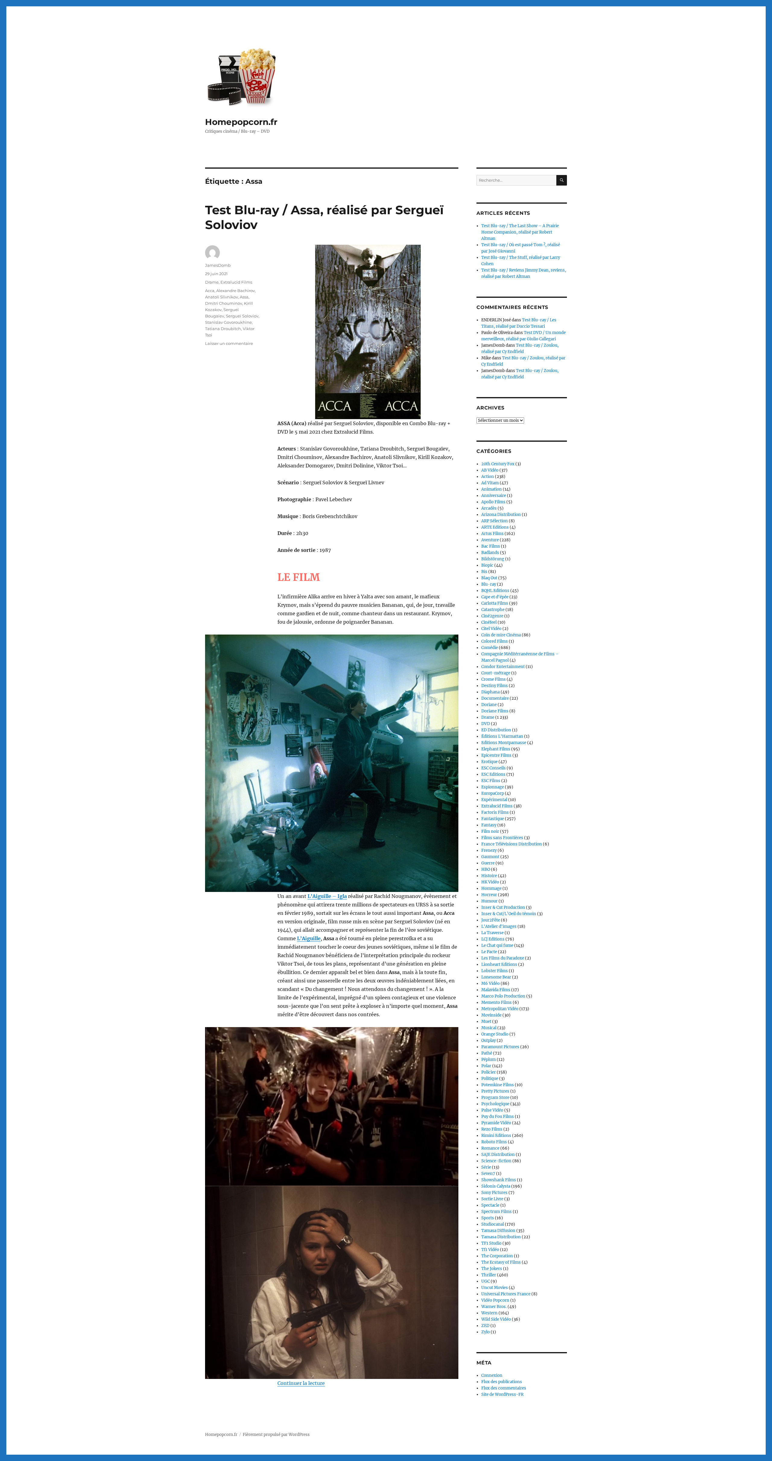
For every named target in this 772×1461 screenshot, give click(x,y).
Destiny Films (494, 685)
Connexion (491, 1375)
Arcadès (489, 508)
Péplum (488, 1059)
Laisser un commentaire (229, 343)
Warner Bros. (494, 1306)
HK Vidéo (490, 882)
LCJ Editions (493, 939)
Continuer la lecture (301, 1383)
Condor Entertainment (503, 666)
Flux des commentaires (503, 1388)
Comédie (489, 647)
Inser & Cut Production (503, 907)
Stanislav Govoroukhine (228, 322)
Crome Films (493, 679)
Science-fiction (496, 1160)
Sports (487, 1218)
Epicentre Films (496, 755)
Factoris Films (495, 812)
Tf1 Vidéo (490, 1249)
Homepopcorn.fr (241, 122)
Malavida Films (495, 989)
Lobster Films (494, 970)
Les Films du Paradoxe (502, 958)
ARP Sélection (494, 521)
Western (489, 1313)
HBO (485, 869)
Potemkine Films (497, 1084)
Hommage (491, 888)
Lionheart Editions (499, 964)
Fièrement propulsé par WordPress (276, 1434)
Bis (484, 571)
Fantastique (492, 818)
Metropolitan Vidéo (499, 1008)
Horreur (489, 894)
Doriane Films (494, 711)
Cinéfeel (489, 622)
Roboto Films (494, 1141)
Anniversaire (493, 495)
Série (486, 1167)
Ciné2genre (492, 616)
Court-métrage (495, 673)
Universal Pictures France (505, 1294)
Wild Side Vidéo (496, 1319)
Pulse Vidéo (492, 1110)
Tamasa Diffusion (498, 1230)
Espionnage (492, 787)
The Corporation (497, 1256)
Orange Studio (494, 1034)
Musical (488, 1027)
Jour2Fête (490, 920)
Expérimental (494, 799)
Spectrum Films (496, 1211)
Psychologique (495, 1103)
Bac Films (490, 546)
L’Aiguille (309, 938)
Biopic (487, 565)
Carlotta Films (494, 603)
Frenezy (489, 850)
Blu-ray (488, 584)
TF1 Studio (491, 1243)
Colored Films (494, 641)
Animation (491, 489)
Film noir (490, 831)
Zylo (485, 1332)
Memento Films (496, 1002)
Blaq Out (489, 578)
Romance (490, 1148)
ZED (485, 1325)
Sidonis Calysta (495, 1186)
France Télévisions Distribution (511, 844)
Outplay (488, 1040)
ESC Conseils (493, 768)
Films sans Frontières (502, 837)
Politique (489, 1078)
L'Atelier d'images (499, 926)
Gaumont (490, 856)
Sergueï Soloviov (242, 316)
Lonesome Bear (496, 977)
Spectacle (490, 1205)
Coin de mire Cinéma (501, 635)
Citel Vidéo (491, 628)
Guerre (488, 863)
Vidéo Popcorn (495, 1300)
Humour (489, 901)
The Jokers (491, 1268)
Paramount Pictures (500, 1046)
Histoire (489, 875)
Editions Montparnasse (503, 742)
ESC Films (490, 780)
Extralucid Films (236, 282)
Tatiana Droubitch (223, 328)
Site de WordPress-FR (502, 1394)
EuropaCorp (492, 793)
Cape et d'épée (494, 597)
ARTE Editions (495, 527)
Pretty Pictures (495, 1091)
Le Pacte (489, 951)
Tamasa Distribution (501, 1237)
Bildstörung (492, 559)
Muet (486, 1021)
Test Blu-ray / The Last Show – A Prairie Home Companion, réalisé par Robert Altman (520, 232)
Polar (486, 1065)
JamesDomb (218, 265)
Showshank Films (498, 1179)
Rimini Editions (496, 1135)
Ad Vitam (490, 482)
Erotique (489, 761)
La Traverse (492, 932)
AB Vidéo (489, 470)
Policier (488, 1072)
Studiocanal (492, 1224)
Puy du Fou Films (497, 1116)
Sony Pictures (494, 1192)
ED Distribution (496, 730)
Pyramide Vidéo (496, 1122)
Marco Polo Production (503, 996)
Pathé (486, 1053)
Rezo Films (491, 1129)
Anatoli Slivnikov (221, 296)
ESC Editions (493, 774)
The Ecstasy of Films (501, 1262)
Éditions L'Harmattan (502, 736)
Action (487, 476)
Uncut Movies (494, 1287)
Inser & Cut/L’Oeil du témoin (508, 913)
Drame (212, 282)
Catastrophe (493, 609)
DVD (485, 723)
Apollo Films (493, 502)
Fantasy (488, 825)
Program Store (495, 1097)
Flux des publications (501, 1381)
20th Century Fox (497, 463)
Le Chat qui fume (497, 945)
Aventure (490, 540)
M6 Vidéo (490, 983)
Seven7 (488, 1173)
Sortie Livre (492, 1199)
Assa (244, 296)
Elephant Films (495, 749)
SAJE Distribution (498, 1154)
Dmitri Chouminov (223, 303)
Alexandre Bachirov (235, 290)
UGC (485, 1281)
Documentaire (495, 698)
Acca (209, 290)
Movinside (491, 1015)
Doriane (489, 704)
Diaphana (490, 692)
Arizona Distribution (501, 514)
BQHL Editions (495, 590)
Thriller (488, 1275)
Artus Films (492, 533)
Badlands (490, 552)
